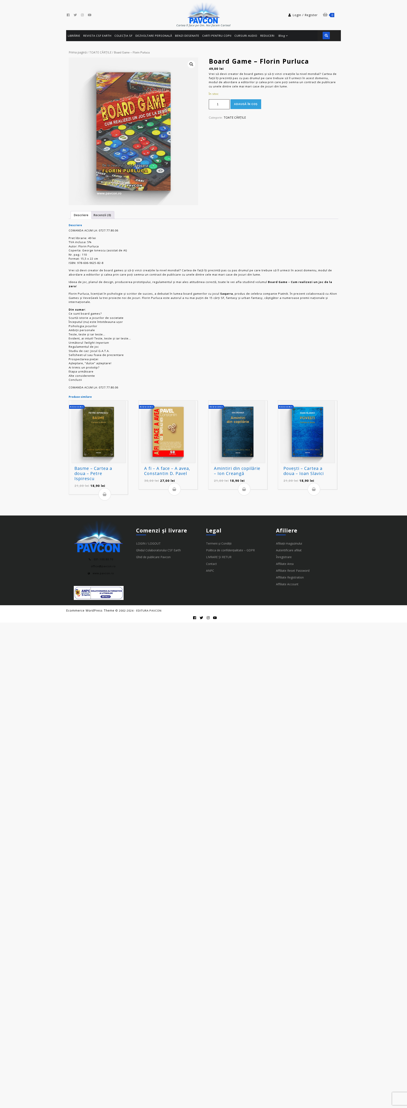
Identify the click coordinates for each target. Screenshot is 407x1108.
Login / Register (305, 15)
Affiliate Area (285, 564)
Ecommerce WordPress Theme (90, 610)
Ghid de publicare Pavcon (153, 557)
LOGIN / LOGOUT (148, 543)
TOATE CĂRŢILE (100, 52)
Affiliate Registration (290, 577)
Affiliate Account (287, 584)
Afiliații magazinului (289, 543)
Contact (211, 564)
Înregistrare (284, 557)
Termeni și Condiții (218, 543)
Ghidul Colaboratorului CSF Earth (158, 550)
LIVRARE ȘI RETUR (218, 557)
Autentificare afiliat (289, 550)
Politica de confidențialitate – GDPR (230, 550)
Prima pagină (78, 52)
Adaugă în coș (246, 104)
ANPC (210, 571)
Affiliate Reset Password (292, 571)
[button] (191, 64)
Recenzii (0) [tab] (102, 215)
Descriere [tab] (81, 215)
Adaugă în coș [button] (104, 494)
